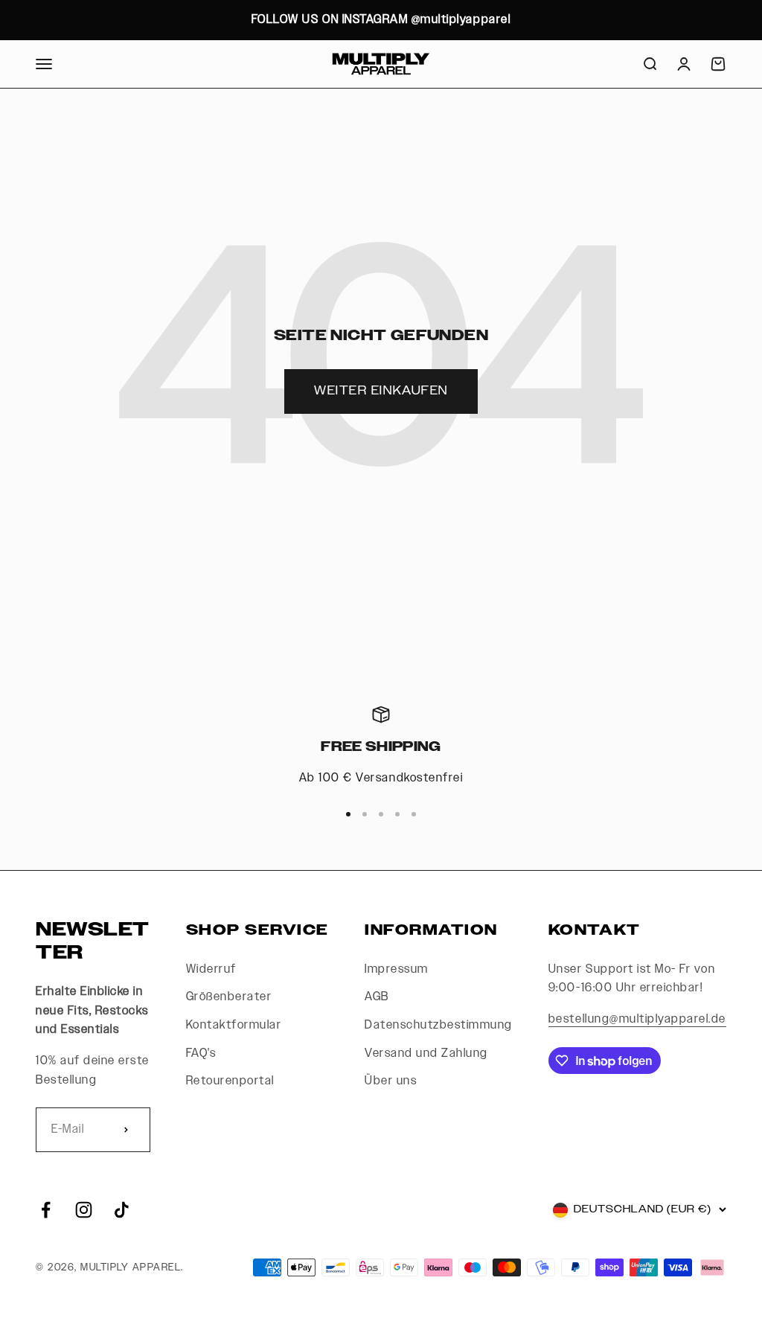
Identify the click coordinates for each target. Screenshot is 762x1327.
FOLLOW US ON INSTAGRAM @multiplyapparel (381, 20)
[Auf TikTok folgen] (122, 1210)
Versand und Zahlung (426, 1053)
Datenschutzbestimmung (439, 1025)
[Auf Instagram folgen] (84, 1210)
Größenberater (229, 997)
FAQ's (201, 1053)
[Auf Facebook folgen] (46, 1210)
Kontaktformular (234, 1025)
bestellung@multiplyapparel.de (637, 1019)
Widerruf (211, 969)
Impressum (397, 969)
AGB (377, 997)
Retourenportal (230, 1081)
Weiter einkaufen (380, 391)
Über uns (391, 1081)
